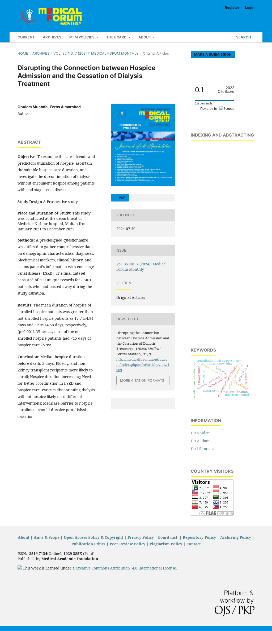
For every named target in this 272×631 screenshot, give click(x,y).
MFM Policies (82, 37)
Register (232, 7)
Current (26, 37)
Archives (52, 37)
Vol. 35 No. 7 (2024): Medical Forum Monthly (96, 53)
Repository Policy (199, 537)
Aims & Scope (47, 537)
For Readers (200, 432)
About (145, 37)
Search (243, 37)
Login (249, 7)
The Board (116, 37)
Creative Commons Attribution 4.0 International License (126, 568)
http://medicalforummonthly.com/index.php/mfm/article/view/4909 (142, 364)
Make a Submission (213, 54)
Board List (168, 537)
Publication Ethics (88, 543)
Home (23, 53)
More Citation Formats (142, 380)
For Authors (200, 440)
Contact (193, 543)
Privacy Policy (141, 537)
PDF (121, 198)
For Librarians (202, 448)
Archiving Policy (235, 537)
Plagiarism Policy (166, 543)
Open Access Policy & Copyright (93, 537)
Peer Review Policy (127, 543)
